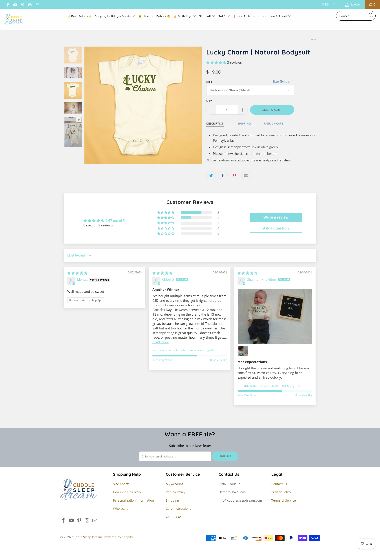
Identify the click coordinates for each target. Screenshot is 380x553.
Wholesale (120, 508)
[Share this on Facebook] (223, 175)
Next (314, 39)
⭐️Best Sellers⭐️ (80, 16)
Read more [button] (160, 342)
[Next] (197, 105)
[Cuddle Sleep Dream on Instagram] (30, 4)
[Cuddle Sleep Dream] (13, 19)
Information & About (272, 16)
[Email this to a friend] (246, 175)
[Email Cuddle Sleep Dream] (37, 4)
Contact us (279, 484)
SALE (222, 16)
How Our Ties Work (127, 492)
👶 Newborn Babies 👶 (154, 16)
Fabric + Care (273, 123)
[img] (77, 273)
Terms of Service (283, 500)
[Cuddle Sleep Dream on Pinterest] (22, 4)
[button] (216, 62)
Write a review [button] (276, 217)
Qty (209, 101)
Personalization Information (133, 500)
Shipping (244, 123)
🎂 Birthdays (183, 16)
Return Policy (175, 492)
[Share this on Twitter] (211, 175)
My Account (174, 484)
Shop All (205, 16)
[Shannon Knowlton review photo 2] (243, 351)
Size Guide (281, 81)
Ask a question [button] (276, 228)
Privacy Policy (281, 492)
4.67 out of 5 (115, 220)
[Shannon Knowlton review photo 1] (275, 317)
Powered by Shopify (118, 537)
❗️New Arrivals (244, 16)
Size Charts (121, 484)
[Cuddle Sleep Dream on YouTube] (15, 4)
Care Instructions (178, 508)
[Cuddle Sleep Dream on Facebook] (7, 4)
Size (209, 81)
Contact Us (174, 517)
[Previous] (88, 105)
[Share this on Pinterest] (234, 175)
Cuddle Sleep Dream (87, 537)
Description (215, 123)
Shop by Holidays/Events (113, 16)
